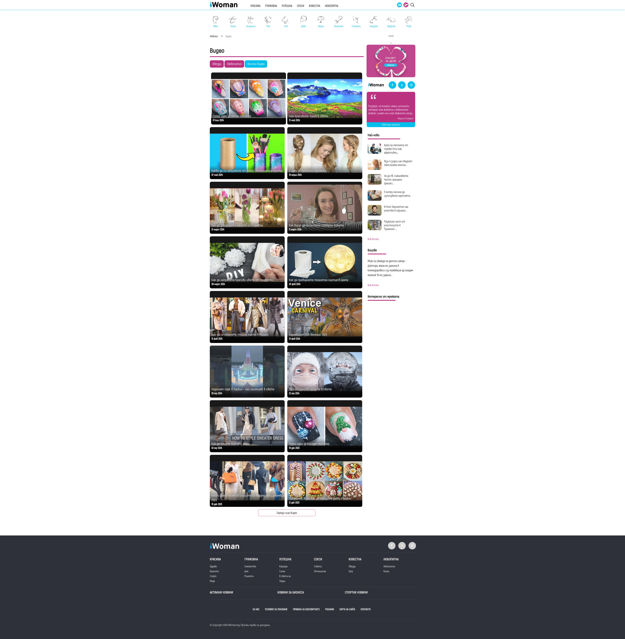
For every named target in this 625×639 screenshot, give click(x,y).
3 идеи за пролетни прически (307, 171)
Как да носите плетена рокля (230, 444)
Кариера (283, 566)
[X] (402, 85)
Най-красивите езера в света (308, 116)
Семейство (250, 566)
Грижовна (271, 6)
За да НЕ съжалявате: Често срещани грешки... (396, 179)
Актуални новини (221, 592)
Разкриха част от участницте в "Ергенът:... (394, 225)
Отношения (320, 571)
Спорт (213, 576)
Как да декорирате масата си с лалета (237, 225)
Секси (300, 6)
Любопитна (331, 6)
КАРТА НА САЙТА (347, 609)
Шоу (351, 571)
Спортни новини (356, 592)
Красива (255, 6)
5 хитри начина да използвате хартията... (397, 194)
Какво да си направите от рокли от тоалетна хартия (246, 171)
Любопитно (234, 64)
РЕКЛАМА (329, 609)
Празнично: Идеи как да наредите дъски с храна (320, 498)
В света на (285, 576)
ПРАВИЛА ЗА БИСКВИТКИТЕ (306, 609)
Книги (386, 571)
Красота (214, 571)
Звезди (216, 64)
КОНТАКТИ (366, 609)
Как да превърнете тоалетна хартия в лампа (318, 280)
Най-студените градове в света (310, 389)
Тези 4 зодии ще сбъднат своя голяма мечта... (398, 163)
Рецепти (249, 576)
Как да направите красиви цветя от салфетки (242, 280)
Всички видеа (255, 64)
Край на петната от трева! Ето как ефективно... (396, 149)
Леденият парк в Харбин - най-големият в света (242, 389)
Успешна (287, 6)
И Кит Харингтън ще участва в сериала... (396, 208)
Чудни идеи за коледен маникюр (309, 444)
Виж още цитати (391, 124)
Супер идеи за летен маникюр (232, 116)
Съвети (318, 566)
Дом (246, 571)
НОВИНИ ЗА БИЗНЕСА (290, 592)
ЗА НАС (256, 609)
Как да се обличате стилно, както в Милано (240, 335)
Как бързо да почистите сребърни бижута (316, 225)
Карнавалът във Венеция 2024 (308, 335)
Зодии (282, 581)
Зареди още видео (287, 513)
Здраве (213, 566)
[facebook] (392, 85)
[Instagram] (411, 85)
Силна (282, 571)
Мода (212, 581)
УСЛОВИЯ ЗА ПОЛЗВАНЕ (276, 609)
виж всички (373, 239)
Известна (314, 6)
